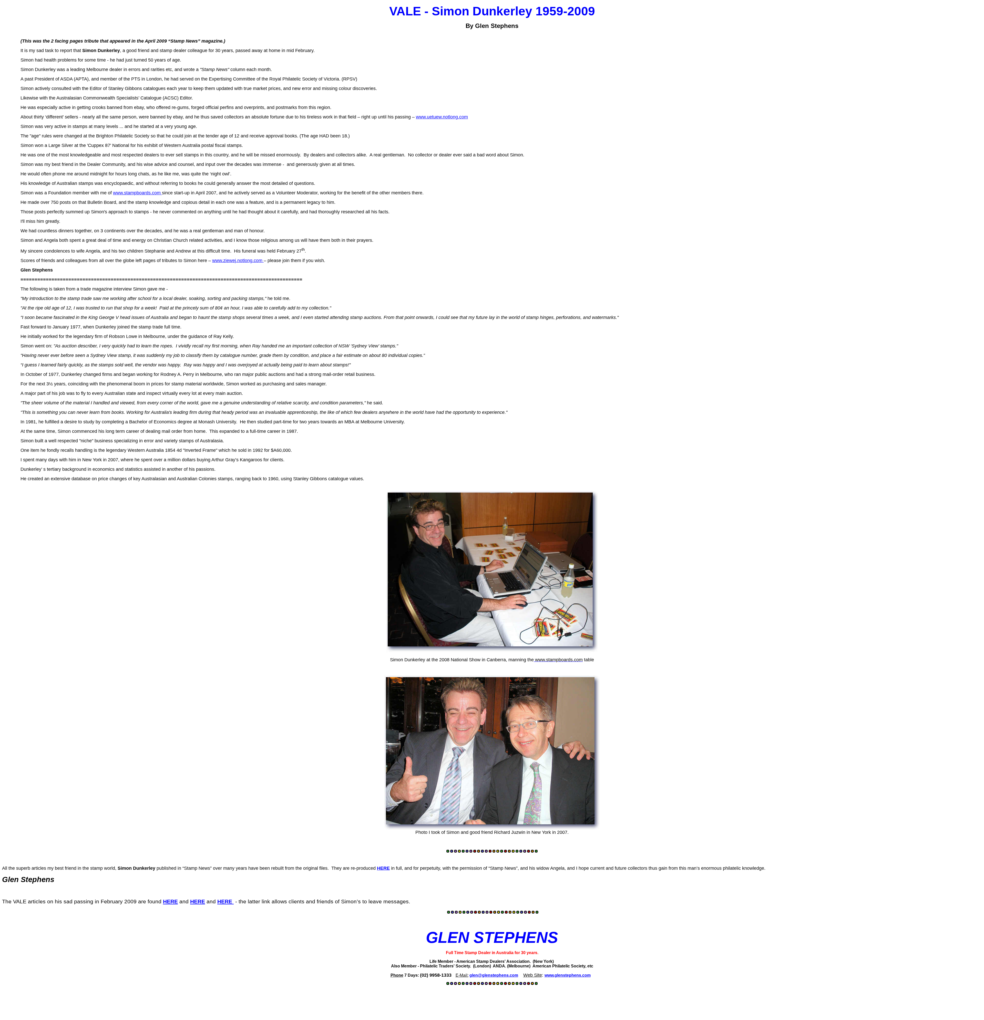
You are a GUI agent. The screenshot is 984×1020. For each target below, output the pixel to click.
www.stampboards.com (137, 192)
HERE (383, 868)
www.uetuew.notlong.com (442, 116)
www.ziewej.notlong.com (238, 260)
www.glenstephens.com (568, 975)
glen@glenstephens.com (493, 975)
